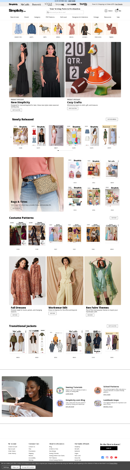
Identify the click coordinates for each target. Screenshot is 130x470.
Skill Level (63, 17)
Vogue (76, 453)
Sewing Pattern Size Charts (57, 455)
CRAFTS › (45, 37)
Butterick (77, 451)
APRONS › (58, 37)
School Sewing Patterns (56, 460)
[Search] (48, 13)
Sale (118, 17)
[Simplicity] (17, 10)
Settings (6, 467)
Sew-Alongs (52, 451)
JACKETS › (32, 37)
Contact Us (32, 447)
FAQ (30, 449)
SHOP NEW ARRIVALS (111, 119)
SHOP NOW (113, 218)
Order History (12, 453)
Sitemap (31, 460)
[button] (11, 137)
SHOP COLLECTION (16, 110)
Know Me (77, 458)
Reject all (15, 467)
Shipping (31, 453)
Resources (107, 17)
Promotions (32, 451)
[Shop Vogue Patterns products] (48, 4)
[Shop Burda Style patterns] (83, 4)
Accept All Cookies (28, 467)
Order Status (12, 451)
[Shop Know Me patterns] (60, 4)
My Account (11, 449)
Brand (26, 17)
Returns (31, 455)
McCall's (77, 449)
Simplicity (77, 447)
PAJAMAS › (111, 37)
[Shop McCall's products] (25, 4)
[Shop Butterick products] (37, 4)
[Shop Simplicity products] (13, 4)
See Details (118, 4)
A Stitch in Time (53, 449)
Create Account (12, 447)
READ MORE (90, 315)
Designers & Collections (80, 17)
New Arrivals (14, 17)
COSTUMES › (85, 37)
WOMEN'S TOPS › (18, 37)
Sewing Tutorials (54, 453)
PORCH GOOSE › (98, 37)
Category (37, 17)
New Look (78, 455)
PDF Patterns (50, 17)
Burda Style (78, 460)
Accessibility (32, 458)
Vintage (96, 17)
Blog (50, 447)
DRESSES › (71, 37)
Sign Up (108, 448)
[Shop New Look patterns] (72, 4)
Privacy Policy (113, 463)
